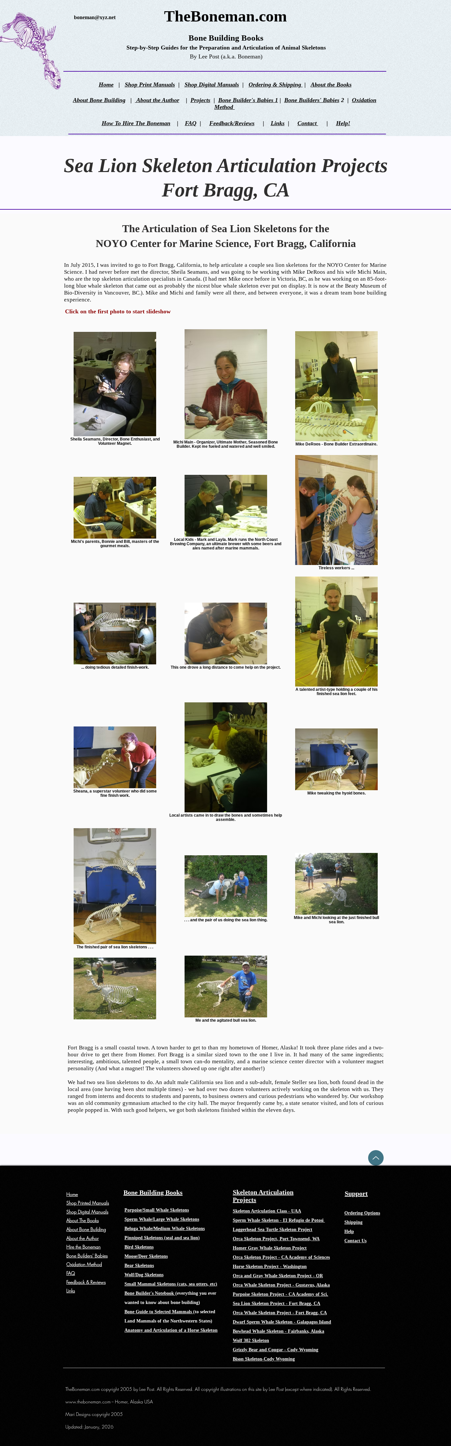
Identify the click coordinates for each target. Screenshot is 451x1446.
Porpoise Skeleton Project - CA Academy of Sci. (280, 1294)
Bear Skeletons (139, 1265)
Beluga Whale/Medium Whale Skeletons (164, 1228)
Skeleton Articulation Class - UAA (267, 1211)
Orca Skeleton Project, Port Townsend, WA (276, 1238)
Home (106, 84)
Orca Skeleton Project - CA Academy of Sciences (281, 1257)
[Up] (376, 1158)
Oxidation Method (84, 1264)
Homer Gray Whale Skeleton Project (270, 1248)
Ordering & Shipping (276, 84)
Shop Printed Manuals (87, 1203)
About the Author (157, 100)
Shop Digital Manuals (212, 84)
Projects (200, 100)
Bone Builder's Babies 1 (248, 100)
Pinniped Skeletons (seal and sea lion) (162, 1237)
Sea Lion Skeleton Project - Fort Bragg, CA (276, 1303)
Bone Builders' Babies (311, 100)
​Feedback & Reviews (86, 1282)
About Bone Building (99, 100)
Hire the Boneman (83, 1247)
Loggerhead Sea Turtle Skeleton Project (272, 1229)
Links (278, 123)
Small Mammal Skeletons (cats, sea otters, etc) (170, 1284)
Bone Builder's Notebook (149, 1293)
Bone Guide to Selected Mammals (158, 1311)
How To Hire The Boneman (136, 123)
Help (349, 1231)
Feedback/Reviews (232, 123)
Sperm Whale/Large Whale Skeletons (161, 1219)
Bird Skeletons (139, 1247)
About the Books (331, 84)
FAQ (190, 123)
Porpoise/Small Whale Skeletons (156, 1210)
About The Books (82, 1220)
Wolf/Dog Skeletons (143, 1274)
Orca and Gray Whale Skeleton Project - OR (278, 1275)
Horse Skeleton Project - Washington (270, 1266)
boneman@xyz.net (95, 17)
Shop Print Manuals (150, 84)
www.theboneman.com (88, 1401)
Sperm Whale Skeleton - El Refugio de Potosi (279, 1220)
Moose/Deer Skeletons (146, 1256)
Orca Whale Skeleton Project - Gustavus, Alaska (281, 1285)
